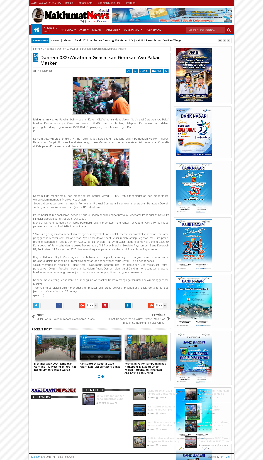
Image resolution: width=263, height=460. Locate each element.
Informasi (130, 2)
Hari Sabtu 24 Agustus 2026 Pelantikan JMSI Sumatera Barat (99, 365)
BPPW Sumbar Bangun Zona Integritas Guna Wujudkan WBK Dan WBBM (113, 399)
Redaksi (69, 2)
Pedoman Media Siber (109, 2)
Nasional (67, 29)
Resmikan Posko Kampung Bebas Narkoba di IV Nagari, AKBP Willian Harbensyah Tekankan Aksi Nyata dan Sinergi (145, 368)
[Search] (229, 30)
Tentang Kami (85, 2)
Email (158, 70)
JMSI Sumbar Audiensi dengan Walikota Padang (163, 440)
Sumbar (49, 30)
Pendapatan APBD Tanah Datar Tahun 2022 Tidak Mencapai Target (214, 441)
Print (145, 70)
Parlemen (111, 29)
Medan (96, 29)
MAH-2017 (226, 456)
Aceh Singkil (153, 29)
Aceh (82, 29)
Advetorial (131, 29)
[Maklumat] (36, 29)
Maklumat (37, 456)
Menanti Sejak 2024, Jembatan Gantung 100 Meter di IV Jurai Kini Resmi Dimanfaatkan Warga (55, 366)
